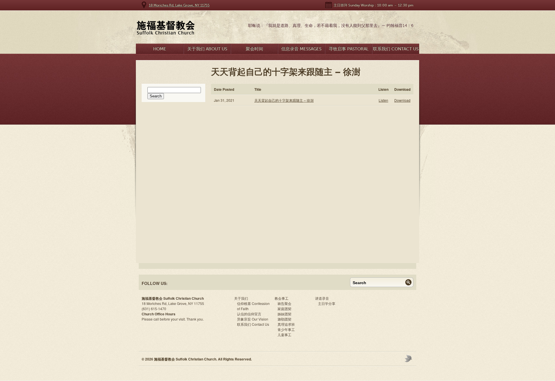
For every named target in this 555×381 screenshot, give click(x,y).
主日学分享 (326, 303)
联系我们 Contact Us (396, 48)
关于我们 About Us (207, 48)
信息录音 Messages (301, 48)
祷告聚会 (284, 303)
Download (402, 100)
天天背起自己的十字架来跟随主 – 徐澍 (284, 100)
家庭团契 (284, 308)
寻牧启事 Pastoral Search (349, 50)
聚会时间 (254, 48)
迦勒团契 (284, 319)
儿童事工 (284, 334)
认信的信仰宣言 (249, 313)
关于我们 (241, 298)
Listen (383, 100)
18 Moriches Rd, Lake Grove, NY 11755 (179, 5)
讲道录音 (322, 298)
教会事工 (281, 298)
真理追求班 (286, 324)
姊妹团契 (284, 313)
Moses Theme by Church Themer (409, 358)
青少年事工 (286, 329)
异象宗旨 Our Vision (252, 319)
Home (159, 48)
